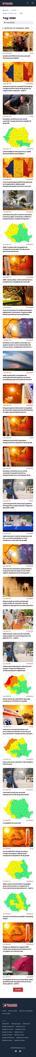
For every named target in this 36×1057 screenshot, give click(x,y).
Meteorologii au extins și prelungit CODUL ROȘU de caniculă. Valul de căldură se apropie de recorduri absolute (18, 603)
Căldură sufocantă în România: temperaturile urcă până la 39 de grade (17, 442)
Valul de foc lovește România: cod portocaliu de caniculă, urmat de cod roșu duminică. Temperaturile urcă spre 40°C (17, 732)
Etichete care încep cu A (9, 13)
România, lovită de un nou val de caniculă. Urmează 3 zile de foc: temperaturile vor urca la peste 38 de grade (16, 474)
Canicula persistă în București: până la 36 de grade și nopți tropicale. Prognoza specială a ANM (17, 506)
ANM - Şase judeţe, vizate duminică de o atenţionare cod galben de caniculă (17, 281)
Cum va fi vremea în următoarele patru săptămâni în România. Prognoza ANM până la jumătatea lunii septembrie (17, 312)
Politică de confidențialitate (26, 1011)
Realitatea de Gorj (18, 1032)
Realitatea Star (26, 1023)
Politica (31, 501)
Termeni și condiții (12, 1011)
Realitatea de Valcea (7, 1032)
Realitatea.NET (5, 1023)
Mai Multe (18, 989)
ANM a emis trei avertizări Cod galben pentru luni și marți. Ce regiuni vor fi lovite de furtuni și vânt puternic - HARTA (18, 886)
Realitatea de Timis (20, 1026)
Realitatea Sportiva (16, 1023)
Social (31, 53)
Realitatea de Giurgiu (7, 1040)
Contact (4, 1011)
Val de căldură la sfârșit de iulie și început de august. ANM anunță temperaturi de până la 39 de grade (16, 853)
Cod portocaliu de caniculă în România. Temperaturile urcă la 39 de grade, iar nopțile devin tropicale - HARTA (18, 88)
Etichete (14, 10)
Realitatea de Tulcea (20, 1029)
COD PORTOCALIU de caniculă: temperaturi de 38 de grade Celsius (16, 794)
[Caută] (27, 3)
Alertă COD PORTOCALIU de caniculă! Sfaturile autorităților (16, 57)
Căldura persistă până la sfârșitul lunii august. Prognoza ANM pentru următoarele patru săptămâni (17, 668)
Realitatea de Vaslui (19, 1035)
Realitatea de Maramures (8, 1037)
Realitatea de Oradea (19, 1040)
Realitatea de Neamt (7, 1035)
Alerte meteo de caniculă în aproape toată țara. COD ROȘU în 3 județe (16, 700)
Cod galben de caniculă (12, 823)
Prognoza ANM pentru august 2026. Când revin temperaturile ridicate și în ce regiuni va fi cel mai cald (17, 949)
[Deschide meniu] (33, 3)
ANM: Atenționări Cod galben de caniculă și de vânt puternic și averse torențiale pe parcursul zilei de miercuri (17, 377)
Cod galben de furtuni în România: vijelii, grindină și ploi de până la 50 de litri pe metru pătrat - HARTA (18, 982)
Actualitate (29, 83)
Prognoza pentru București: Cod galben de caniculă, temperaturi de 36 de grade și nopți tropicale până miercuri (18, 410)
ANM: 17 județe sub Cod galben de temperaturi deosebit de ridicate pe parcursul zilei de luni (16, 249)
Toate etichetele (10, 22)
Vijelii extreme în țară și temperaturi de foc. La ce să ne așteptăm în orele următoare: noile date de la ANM (17, 538)
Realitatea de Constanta (22, 1037)
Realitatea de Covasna (7, 1029)
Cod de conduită (6, 1013)
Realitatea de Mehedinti (8, 1026)
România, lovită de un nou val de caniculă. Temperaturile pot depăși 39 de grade (17, 121)
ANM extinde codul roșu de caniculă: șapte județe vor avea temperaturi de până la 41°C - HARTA (17, 636)
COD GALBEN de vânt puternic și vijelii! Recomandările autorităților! (17, 153)
